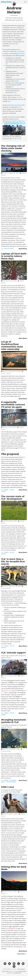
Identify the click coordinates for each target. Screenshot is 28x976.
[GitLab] (9, 963)
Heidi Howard (17, 180)
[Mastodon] (23, 963)
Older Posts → (21, 954)
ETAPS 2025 (20, 532)
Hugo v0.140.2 (5, 971)
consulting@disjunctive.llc (16, 53)
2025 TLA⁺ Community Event (12, 526)
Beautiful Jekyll (17, 973)
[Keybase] (18, 963)
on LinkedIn (20, 51)
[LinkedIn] (14, 963)
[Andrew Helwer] (14, 4)
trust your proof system (8, 236)
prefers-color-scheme (19, 912)
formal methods (9, 248)
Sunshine (18, 825)
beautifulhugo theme (16, 906)
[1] (21, 62)
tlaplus (7, 489)
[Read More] (23, 249)
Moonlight (4, 827)
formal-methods (11, 782)
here (9, 101)
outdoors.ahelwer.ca (18, 121)
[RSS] (14, 966)
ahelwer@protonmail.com (14, 105)
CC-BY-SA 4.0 (16, 138)
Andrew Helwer (6, 2)
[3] (6, 64)
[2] (23, 62)
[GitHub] (5, 963)
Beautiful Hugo (22, 971)
